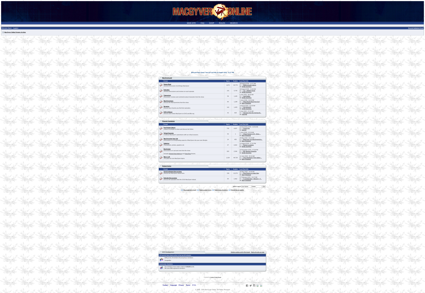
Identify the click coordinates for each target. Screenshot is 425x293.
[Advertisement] (212, 54)
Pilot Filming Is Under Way (251, 173)
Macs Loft (167, 157)
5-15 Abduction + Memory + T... (252, 179)
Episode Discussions (170, 178)
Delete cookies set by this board (240, 252)
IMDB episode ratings (249, 85)
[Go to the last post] (242, 85)
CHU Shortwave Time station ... (252, 157)
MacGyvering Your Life (171, 139)
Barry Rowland (246, 103)
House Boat (167, 84)
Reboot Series (166, 166)
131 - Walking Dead (249, 90)
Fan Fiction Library (169, 127)
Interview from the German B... (252, 113)
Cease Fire (246, 128)
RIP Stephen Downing (249, 151)
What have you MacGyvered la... (252, 139)
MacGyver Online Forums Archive (15, 32)
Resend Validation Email (415, 28)
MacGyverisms (168, 101)
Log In (15, 28)
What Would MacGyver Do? (251, 102)
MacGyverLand (167, 78)
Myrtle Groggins (246, 86)
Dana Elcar (188, 153)
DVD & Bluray (168, 112)
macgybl (244, 114)
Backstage (167, 149)
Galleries (166, 143)
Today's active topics (205, 190)
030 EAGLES (247, 107)
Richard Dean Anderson (175, 153)
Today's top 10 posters (221, 190)
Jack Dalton (246, 96)
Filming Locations (248, 145)
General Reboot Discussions (173, 172)
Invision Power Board (215, 277)
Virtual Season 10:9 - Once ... (252, 134)
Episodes (167, 90)
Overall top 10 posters (237, 190)
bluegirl (244, 130)
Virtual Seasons (169, 133)
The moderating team (189, 190)
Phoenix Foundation (168, 121)
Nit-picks (166, 106)
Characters (167, 95)
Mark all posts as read (257, 252)
